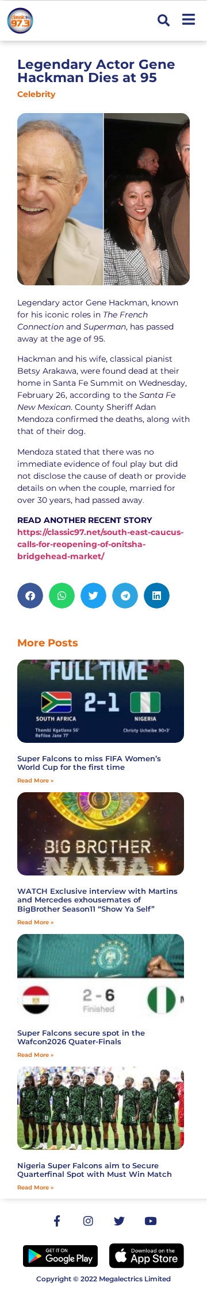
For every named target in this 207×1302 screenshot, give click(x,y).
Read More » (35, 780)
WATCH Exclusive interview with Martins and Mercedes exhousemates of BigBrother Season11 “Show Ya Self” (97, 899)
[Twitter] (119, 1221)
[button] (163, 20)
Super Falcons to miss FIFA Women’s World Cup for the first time (89, 763)
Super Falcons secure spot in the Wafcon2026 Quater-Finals (81, 1037)
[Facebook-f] (57, 1221)
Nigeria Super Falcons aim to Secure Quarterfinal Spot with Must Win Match (94, 1170)
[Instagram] (88, 1221)
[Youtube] (150, 1221)
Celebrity (36, 94)
